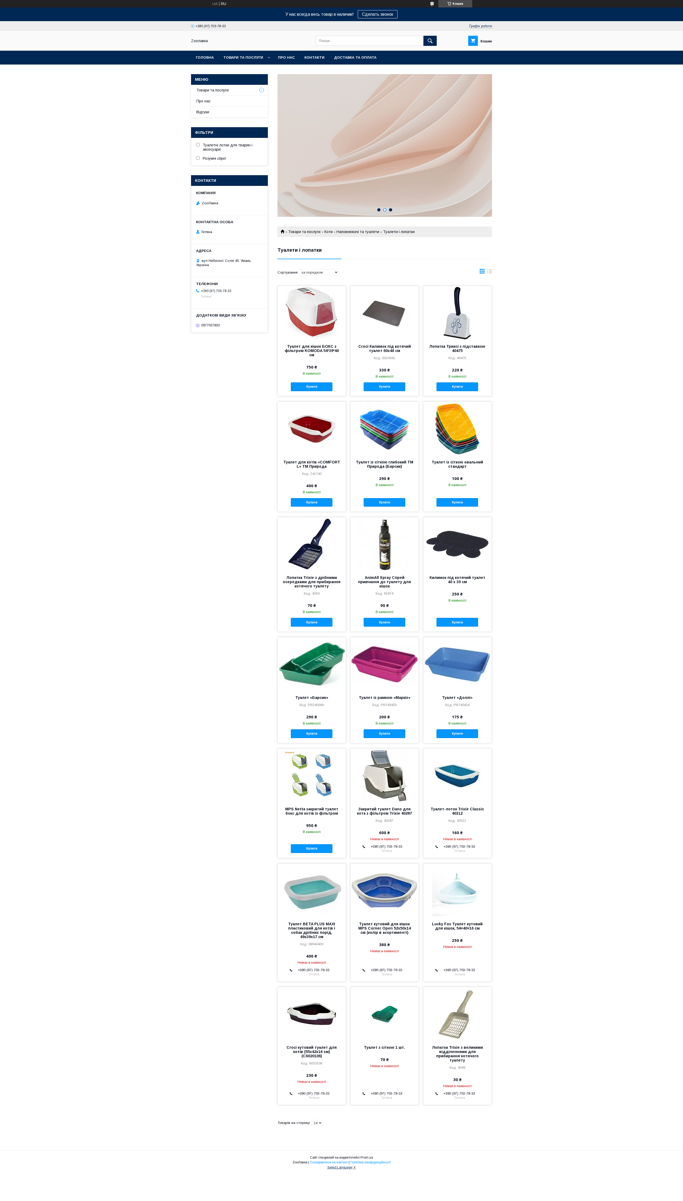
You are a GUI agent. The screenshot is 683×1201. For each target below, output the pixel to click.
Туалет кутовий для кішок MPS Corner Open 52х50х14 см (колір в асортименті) (384, 928)
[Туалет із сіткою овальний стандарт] (457, 428)
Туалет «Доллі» (457, 697)
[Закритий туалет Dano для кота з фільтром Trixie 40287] (385, 775)
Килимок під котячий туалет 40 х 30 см (457, 579)
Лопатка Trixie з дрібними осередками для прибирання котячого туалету (311, 581)
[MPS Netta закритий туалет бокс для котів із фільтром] (312, 775)
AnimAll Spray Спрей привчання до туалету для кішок (384, 581)
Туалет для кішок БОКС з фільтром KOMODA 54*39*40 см (312, 350)
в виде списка (489, 272)
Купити (311, 387)
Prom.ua (366, 1157)
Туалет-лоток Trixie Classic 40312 (457, 811)
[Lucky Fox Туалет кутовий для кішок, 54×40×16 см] (457, 890)
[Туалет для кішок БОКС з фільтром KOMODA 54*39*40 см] (312, 312)
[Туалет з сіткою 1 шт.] (385, 1013)
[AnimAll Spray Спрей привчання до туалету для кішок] (385, 544)
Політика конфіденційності (370, 1162)
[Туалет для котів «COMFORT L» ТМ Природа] (312, 428)
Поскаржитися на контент (329, 1162)
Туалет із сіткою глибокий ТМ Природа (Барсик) (384, 464)
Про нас (286, 57)
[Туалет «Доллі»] (457, 664)
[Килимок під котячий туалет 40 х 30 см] (457, 544)
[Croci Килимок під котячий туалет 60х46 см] (385, 312)
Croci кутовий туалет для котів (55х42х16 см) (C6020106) (312, 1051)
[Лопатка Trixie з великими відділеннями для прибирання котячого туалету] (457, 1013)
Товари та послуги (243, 57)
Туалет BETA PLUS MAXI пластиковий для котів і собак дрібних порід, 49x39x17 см (311, 930)
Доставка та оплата (355, 57)
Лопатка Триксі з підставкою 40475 (457, 348)
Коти (328, 232)
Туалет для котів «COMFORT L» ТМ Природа (311, 464)
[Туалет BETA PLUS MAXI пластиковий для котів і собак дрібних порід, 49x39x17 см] (312, 890)
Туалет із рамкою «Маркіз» (384, 697)
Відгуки (202, 112)
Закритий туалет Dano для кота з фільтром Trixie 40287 (384, 811)
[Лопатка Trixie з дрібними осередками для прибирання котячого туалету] (312, 544)
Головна (205, 57)
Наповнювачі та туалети (357, 232)
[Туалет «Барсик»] (312, 664)
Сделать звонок (377, 14)
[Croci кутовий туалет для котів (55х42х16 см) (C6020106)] (312, 1013)
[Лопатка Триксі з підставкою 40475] (457, 312)
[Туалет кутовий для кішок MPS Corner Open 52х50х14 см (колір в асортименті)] (385, 890)
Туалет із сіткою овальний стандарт (457, 464)
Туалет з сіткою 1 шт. (384, 1047)
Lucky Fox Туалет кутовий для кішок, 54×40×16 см (457, 926)
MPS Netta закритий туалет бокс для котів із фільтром (311, 811)
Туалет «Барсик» (311, 697)
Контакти (314, 57)
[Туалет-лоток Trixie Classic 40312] (457, 775)
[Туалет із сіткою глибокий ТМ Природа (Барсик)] (385, 428)
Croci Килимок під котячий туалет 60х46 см (384, 348)
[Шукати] (430, 41)
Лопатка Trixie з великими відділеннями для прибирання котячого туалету (457, 1053)
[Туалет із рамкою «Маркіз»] (385, 664)
